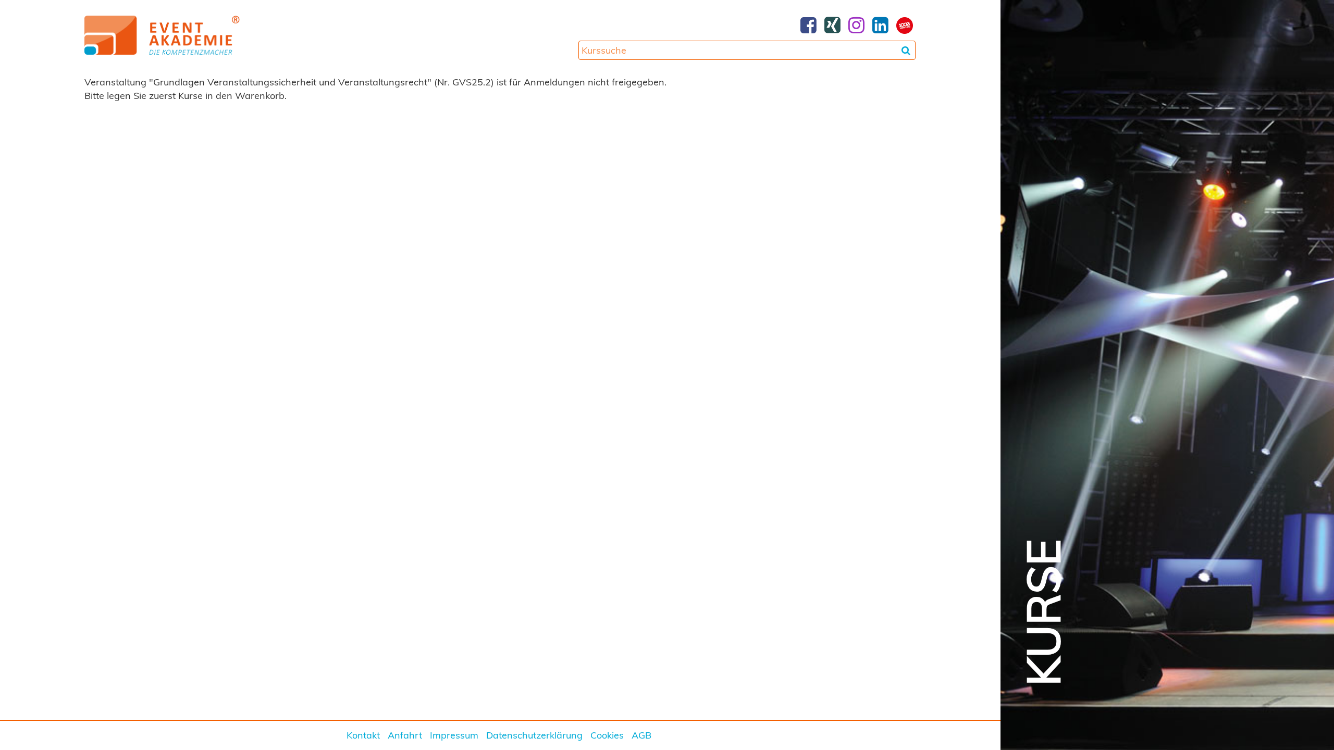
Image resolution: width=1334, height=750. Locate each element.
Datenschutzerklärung (534, 735)
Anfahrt (405, 735)
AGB (641, 735)
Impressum (454, 735)
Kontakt (363, 735)
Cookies (607, 735)
